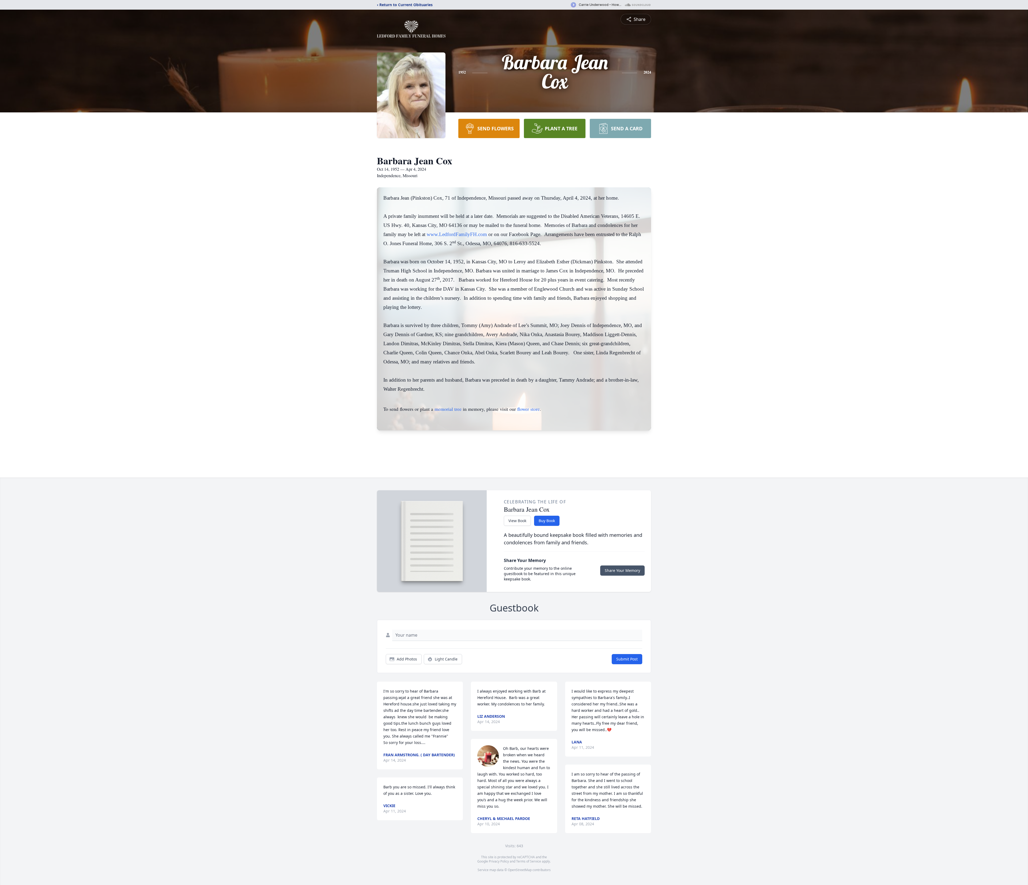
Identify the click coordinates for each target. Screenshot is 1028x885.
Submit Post (627, 659)
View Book (517, 520)
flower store (528, 409)
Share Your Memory (622, 570)
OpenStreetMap (520, 870)
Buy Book (547, 520)
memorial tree (448, 409)
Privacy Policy (499, 861)
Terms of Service (528, 861)
